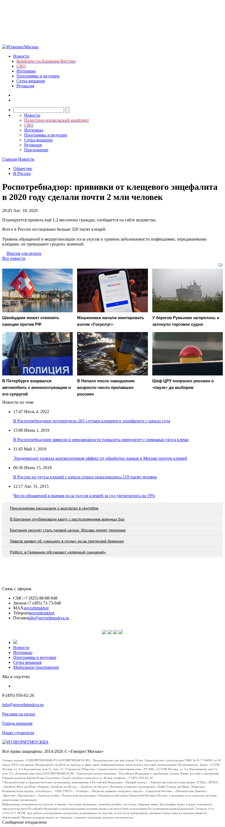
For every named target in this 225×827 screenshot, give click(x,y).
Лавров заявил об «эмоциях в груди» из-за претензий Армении (67, 541)
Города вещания (17, 723)
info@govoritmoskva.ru (48, 618)
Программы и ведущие (38, 76)
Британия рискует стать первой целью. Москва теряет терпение (68, 530)
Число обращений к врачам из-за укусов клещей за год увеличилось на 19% (84, 495)
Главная (9, 159)
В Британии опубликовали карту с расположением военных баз (67, 519)
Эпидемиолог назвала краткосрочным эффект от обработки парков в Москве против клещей (100, 458)
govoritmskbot (36, 608)
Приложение (36, 149)
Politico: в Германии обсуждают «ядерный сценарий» (58, 552)
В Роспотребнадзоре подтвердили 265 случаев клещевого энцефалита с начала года (91, 421)
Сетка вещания (30, 81)
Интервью (26, 71)
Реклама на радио (18, 714)
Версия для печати (24, 253)
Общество (22, 168)
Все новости (14, 258)
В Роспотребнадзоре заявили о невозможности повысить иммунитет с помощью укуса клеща (101, 439)
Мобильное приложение (36, 667)
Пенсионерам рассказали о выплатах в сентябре (54, 508)
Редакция (25, 85)
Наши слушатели (18, 732)
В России (22, 173)
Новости (21, 56)
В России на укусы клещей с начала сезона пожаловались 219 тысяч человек (85, 477)
